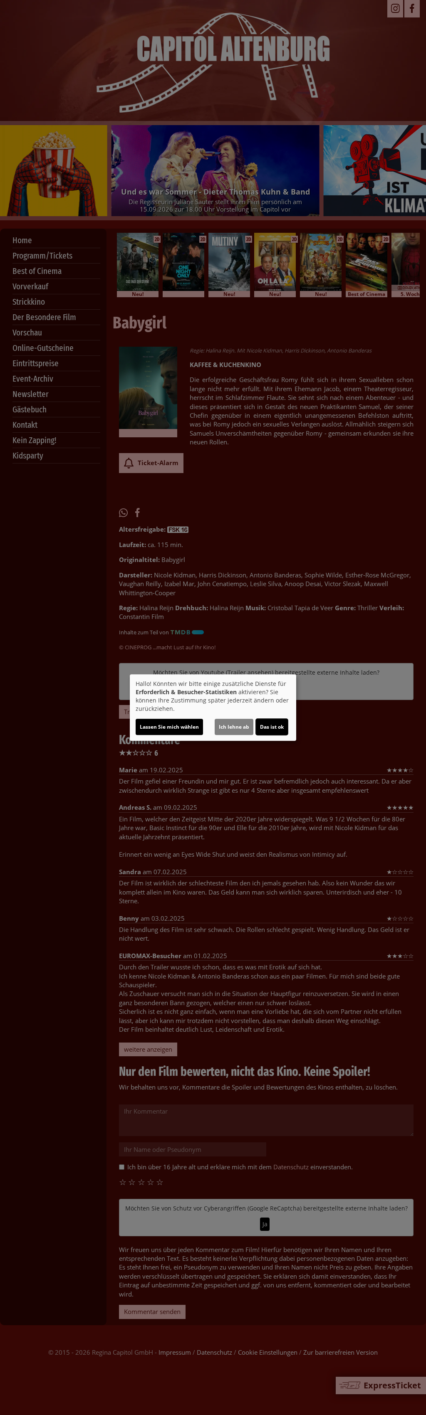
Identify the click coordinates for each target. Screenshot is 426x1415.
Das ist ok (272, 726)
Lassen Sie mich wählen (169, 726)
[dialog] (213, 707)
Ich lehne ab (234, 726)
